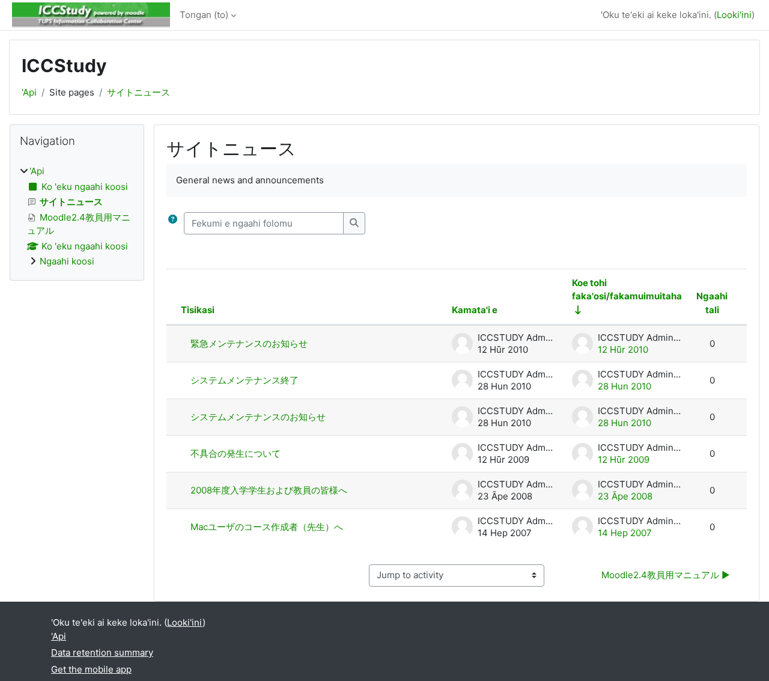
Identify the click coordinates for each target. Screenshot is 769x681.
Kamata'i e (474, 310)
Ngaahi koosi (67, 261)
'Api (29, 92)
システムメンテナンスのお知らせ (258, 417)
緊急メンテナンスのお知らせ (249, 343)
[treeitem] (77, 217)
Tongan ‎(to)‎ (204, 14)
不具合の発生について (235, 453)
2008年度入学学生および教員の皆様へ (268, 490)
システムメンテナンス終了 (244, 380)
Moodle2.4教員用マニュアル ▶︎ (665, 575)
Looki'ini (734, 14)
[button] (172, 223)
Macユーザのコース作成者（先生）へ (266, 527)
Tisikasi (197, 310)
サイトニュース (138, 92)
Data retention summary (102, 652)
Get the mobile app (91, 669)
